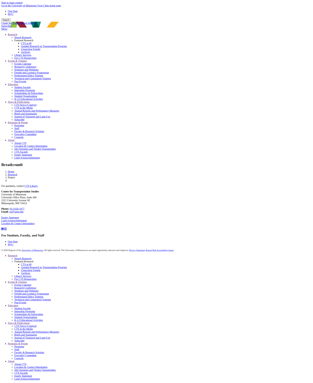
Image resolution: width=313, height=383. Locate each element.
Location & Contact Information (17, 223)
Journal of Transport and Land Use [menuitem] (32, 116)
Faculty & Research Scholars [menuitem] (29, 131)
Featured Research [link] (23, 40)
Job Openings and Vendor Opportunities (35, 370)
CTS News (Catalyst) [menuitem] (25, 105)
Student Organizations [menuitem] (25, 96)
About (11, 361)
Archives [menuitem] (25, 52)
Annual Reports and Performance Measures (36, 331)
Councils (18, 358)
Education (13, 305)
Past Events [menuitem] (20, 81)
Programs (19, 346)
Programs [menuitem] (19, 125)
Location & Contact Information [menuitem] (30, 146)
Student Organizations (25, 317)
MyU (10, 14)
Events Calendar (22, 285)
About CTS (20, 364)
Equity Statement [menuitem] (23, 154)
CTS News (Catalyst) (25, 326)
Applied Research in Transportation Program (44, 267)
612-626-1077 (17, 208)
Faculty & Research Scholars (29, 352)
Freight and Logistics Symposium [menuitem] (31, 72)
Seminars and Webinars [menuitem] (26, 69)
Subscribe (6, 26)
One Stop (13, 11)
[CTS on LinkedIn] (2, 229)
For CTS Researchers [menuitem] (25, 58)
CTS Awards (21, 373)
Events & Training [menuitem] (17, 61)
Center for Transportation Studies (18, 23)
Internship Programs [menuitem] (24, 90)
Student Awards (22, 308)
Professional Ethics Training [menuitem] (28, 75)
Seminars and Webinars (26, 290)
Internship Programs (24, 311)
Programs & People (18, 343)
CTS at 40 (26, 264)
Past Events (20, 302)
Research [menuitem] (12, 34)
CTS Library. (31, 186)
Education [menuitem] (13, 84)
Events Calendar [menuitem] (22, 63)
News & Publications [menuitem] (19, 102)
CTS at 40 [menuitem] (26, 43)
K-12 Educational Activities (28, 320)
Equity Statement (10, 217)
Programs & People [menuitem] (18, 122)
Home (11, 171)
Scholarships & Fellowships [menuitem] (28, 93)
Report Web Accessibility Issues (160, 250)
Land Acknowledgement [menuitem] (27, 157)
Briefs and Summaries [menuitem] (25, 113)
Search (6, 20)
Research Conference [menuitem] (25, 66)
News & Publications (19, 323)
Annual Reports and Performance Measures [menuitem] (36, 110)
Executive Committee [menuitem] (25, 134)
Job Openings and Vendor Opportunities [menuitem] (35, 149)
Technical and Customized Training (32, 299)
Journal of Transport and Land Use (32, 337)
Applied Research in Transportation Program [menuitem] (44, 46)
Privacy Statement (137, 250)
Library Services (22, 276)
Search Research (22, 258)
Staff (16, 349)
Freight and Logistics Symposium (31, 293)
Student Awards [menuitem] (22, 87)
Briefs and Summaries (25, 334)
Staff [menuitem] (16, 128)
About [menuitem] (11, 140)
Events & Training (17, 282)
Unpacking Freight (30, 270)
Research (12, 174)
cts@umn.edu (16, 211)
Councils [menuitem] (18, 137)
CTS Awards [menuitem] (21, 151)
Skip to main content (11, 2)
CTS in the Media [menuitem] (23, 107)
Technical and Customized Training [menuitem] (32, 78)
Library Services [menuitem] (22, 55)
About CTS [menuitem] (20, 143)
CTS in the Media (23, 329)
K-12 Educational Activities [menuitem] (28, 99)
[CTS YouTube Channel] (5, 229)
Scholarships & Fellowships (28, 314)
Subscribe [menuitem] (19, 119)
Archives (25, 273)
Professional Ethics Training (28, 296)
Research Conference (25, 287)
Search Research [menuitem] (22, 37)
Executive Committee (25, 355)
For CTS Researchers (25, 279)
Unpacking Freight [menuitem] (30, 49)
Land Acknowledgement (14, 220)
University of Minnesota (32, 250)
